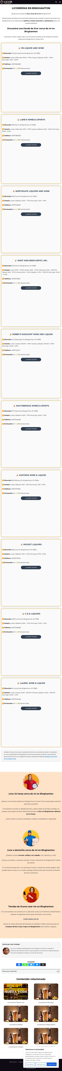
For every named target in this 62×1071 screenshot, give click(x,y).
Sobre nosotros (13, 1062)
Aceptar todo (51, 1064)
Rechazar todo (41, 1064)
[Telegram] (31, 964)
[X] (43, 964)
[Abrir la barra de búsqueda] (56, 2)
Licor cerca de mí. (31, 1068)
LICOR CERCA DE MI (30, 919)
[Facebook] (19, 964)
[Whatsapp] (25, 964)
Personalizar (30, 1064)
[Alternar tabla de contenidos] (57, 971)
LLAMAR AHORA (31, 73)
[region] (41, 1057)
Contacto (20, 1062)
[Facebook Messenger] (37, 964)
